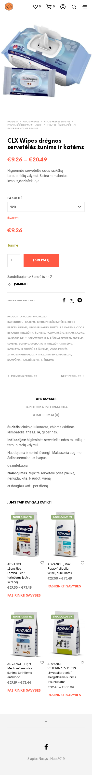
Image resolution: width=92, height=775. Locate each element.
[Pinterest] (81, 301)
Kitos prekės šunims (57, 121)
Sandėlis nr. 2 (17, 338)
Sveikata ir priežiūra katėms (51, 344)
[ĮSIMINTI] (42, 563)
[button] (36, 6)
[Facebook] (66, 301)
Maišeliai (64, 354)
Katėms (30, 322)
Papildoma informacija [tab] (46, 407)
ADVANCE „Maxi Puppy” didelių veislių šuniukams (60, 568)
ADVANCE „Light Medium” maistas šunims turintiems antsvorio (19, 670)
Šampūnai (14, 360)
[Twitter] (73, 301)
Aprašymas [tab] (46, 399)
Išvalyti (12, 218)
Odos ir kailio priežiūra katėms (52, 327)
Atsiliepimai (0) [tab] (46, 415)
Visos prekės (58, 349)
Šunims (24, 344)
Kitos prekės (31, 121)
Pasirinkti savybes (24, 595)
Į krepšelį (41, 260)
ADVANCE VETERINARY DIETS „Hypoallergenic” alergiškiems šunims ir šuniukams (62, 673)
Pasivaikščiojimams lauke (24, 125)
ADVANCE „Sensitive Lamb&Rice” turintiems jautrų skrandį (18, 573)
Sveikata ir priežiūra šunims (27, 349)
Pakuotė (15, 198)
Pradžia (12, 121)
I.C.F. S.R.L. (38, 354)
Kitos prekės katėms (51, 322)
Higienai (24, 354)
